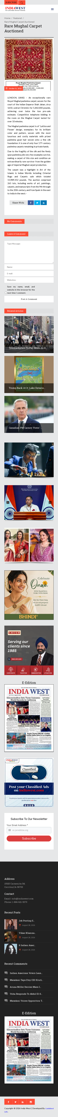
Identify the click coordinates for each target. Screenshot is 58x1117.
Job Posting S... (26, 920)
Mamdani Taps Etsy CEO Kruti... (26, 980)
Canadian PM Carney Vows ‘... (25, 427)
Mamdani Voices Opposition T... (26, 1000)
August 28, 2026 (28, 925)
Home (7, 18)
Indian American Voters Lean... (26, 973)
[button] (29, 460)
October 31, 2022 (15, 88)
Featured (17, 18)
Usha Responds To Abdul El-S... (26, 993)
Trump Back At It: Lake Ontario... (27, 387)
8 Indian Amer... (27, 945)
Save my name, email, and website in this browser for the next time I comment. (21, 289)
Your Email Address (17, 825)
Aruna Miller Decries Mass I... (25, 986)
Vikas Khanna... (27, 932)
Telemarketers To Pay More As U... (28, 347)
